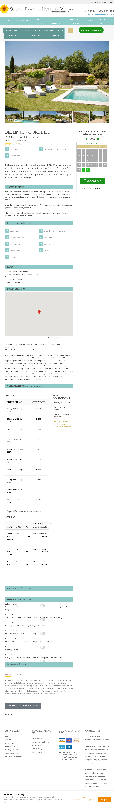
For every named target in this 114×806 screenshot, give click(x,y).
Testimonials (37, 752)
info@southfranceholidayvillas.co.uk (99, 14)
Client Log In (95, 2)
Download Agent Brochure (23, 706)
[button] (39, 312)
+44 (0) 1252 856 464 (101, 10)
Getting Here (10, 743)
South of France (38, 21)
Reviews (55, 36)
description (11, 30)
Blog (7, 736)
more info (36, 36)
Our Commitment (38, 739)
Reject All (90, 800)
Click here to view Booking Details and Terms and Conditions (63, 424)
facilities (25, 30)
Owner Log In (107, 2)
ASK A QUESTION (92, 188)
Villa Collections (56, 21)
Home (10, 21)
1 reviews (17, 144)
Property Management (14, 756)
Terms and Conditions (40, 742)
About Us (8, 740)
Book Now (94, 180)
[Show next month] (98, 139)
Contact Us (101, 21)
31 (88, 170)
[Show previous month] (87, 139)
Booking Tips (10, 746)
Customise (77, 800)
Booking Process (11, 750)
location (48, 30)
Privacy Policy (37, 745)
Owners (90, 21)
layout (37, 30)
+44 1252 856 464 (92, 736)
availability (14, 36)
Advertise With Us (12, 753)
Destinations (22, 21)
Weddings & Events (75, 21)
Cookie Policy (37, 749)
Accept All (104, 800)
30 (83, 170)
